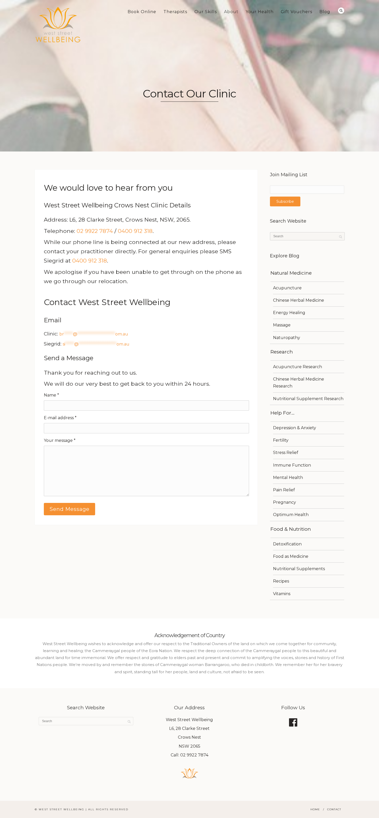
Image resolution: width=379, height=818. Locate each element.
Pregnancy (284, 502)
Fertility (281, 440)
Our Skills (205, 11)
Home (315, 809)
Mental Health (288, 477)
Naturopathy (286, 337)
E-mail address (60, 417)
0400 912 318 (135, 230)
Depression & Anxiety (294, 427)
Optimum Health (291, 514)
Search (341, 10)
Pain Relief (284, 489)
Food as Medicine (290, 556)
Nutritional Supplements (299, 568)
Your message (60, 440)
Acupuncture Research (297, 366)
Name (51, 395)
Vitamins (281, 593)
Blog (324, 11)
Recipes (281, 581)
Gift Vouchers (296, 11)
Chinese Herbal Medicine (298, 300)
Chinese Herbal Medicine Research (298, 383)
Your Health (260, 11)
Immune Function (292, 465)
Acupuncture (287, 287)
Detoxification (287, 544)
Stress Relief (285, 452)
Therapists (175, 11)
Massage (282, 325)
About (231, 11)
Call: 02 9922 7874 (189, 755)
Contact (334, 809)
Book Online (142, 11)
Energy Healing (289, 312)
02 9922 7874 (95, 230)
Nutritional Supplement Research (308, 398)
